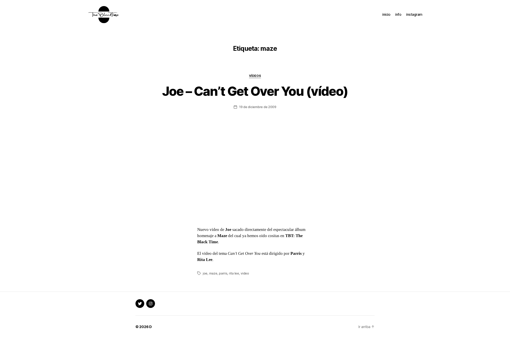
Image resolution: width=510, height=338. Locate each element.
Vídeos (255, 76)
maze (213, 273)
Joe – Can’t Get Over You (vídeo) (255, 91)
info (398, 14)
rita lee (234, 273)
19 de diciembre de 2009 (257, 107)
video (245, 273)
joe (205, 273)
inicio (386, 14)
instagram (414, 14)
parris (223, 273)
